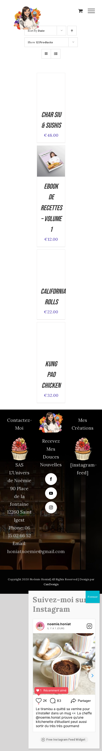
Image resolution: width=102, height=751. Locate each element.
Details (51, 96)
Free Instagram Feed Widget (65, 739)
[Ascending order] (72, 30)
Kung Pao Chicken (51, 375)
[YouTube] (51, 493)
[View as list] (55, 53)
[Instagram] (51, 507)
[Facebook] (51, 479)
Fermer (93, 596)
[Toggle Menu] (91, 11)
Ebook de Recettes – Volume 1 (51, 208)
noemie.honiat (59, 624)
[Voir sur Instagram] (89, 626)
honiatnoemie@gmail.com (36, 551)
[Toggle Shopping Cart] (80, 10)
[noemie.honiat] (40, 626)
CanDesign (51, 584)
